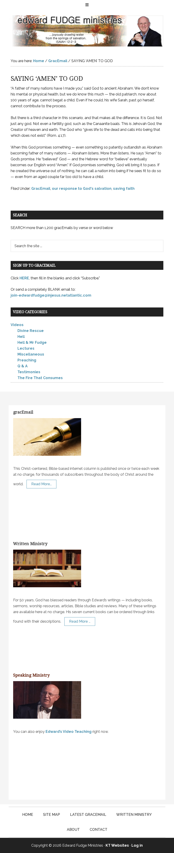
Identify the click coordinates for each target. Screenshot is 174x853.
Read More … (79, 621)
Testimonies (28, 372)
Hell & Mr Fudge (32, 342)
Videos (17, 325)
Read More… (41, 484)
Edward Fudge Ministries (87, 31)
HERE (24, 278)
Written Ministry (30, 543)
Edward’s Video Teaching (69, 731)
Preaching (26, 360)
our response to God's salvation (81, 188)
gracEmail (23, 412)
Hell (21, 336)
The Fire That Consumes (40, 378)
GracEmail (40, 188)
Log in (137, 845)
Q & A (22, 366)
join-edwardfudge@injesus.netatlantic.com (51, 295)
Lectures (25, 348)
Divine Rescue (30, 331)
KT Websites (117, 845)
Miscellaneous (30, 354)
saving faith (124, 188)
